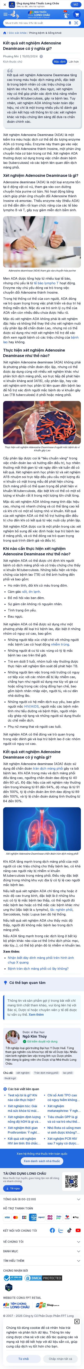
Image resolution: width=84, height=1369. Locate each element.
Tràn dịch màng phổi (46, 1072)
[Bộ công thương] (12, 1278)
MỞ (76, 4)
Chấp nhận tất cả (60, 1358)
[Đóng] (4, 5)
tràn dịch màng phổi (48, 768)
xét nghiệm (22, 1072)
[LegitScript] (22, 1287)
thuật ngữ (10, 1078)
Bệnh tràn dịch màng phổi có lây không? (38, 969)
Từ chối (23, 1358)
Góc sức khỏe (18, 32)
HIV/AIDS (31, 706)
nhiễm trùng (60, 644)
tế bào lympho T (46, 283)
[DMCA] (43, 1278)
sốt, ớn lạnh (31, 592)
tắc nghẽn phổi (61, 910)
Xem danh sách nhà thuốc (42, 1161)
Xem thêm (36, 1014)
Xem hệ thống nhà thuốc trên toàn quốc (42, 1153)
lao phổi (67, 1072)
